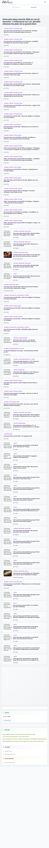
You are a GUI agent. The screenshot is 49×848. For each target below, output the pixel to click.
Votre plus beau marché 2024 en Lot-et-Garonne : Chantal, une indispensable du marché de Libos (21, 95)
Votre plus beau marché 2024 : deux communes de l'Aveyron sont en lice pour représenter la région (21, 287)
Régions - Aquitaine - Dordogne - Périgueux (14, 145)
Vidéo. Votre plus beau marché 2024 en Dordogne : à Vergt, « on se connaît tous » (22, 223)
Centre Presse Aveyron (18, 258)
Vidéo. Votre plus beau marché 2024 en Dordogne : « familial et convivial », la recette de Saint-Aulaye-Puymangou (22, 159)
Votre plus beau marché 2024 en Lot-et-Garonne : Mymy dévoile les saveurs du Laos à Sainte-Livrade (22, 84)
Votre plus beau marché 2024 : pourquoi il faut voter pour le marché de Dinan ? (26, 552)
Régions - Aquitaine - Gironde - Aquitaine (13, 124)
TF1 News (16, 280)
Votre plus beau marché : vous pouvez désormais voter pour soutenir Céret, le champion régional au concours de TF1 (24, 341)
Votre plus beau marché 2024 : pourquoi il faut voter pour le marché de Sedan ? (26, 520)
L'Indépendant (7, 354)
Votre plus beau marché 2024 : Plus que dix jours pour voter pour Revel (25, 531)
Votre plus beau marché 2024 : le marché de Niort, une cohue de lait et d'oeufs (25, 637)
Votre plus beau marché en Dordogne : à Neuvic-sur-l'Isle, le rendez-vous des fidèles (21, 394)
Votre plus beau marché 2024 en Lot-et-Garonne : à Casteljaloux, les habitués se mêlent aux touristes (18, 63)
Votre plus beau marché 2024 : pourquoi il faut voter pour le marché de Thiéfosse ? (26, 488)
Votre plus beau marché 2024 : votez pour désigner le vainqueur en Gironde (22, 308)
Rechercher (34, 7)
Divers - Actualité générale (20, 423)
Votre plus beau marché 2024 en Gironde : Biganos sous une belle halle (21, 180)
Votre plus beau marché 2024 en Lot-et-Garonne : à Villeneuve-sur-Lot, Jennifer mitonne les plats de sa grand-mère (22, 52)
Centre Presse (7, 408)
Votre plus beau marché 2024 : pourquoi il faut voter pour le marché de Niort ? (26, 595)
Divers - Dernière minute (19, 369)
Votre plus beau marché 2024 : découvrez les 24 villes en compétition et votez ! (26, 276)
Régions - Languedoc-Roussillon (21, 337)
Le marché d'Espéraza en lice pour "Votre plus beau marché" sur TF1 (21, 351)
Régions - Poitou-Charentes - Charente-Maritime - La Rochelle (17, 295)
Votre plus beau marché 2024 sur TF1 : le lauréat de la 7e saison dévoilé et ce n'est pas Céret (26, 427)
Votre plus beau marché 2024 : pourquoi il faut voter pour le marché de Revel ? (26, 541)
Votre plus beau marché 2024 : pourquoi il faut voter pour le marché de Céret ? (26, 477)
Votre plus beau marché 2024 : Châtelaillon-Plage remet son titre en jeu (21, 330)
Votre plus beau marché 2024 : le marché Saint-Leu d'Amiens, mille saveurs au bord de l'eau (26, 648)
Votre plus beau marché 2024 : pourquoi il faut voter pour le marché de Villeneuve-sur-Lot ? (26, 509)
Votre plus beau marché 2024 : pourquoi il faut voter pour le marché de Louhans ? (26, 499)
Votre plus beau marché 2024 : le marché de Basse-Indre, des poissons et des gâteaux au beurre (25, 660)
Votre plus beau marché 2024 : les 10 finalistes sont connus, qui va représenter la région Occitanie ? (26, 574)
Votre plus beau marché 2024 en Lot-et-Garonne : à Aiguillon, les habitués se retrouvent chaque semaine (21, 42)
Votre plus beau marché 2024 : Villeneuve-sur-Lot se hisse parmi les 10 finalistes (22, 584)
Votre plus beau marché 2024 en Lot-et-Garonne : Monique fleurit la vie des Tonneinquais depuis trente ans (20, 31)
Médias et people (9, 433)
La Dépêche (16, 237)
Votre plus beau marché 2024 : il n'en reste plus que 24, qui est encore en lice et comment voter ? (26, 256)
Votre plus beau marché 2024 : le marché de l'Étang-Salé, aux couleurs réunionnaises (25, 627)
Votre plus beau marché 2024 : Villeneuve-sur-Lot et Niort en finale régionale (21, 127)
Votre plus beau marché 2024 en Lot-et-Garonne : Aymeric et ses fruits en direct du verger (21, 74)
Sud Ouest (7, 34)
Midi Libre (16, 344)
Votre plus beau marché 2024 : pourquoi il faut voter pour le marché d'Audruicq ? (26, 563)
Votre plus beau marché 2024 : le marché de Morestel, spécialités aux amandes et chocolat (26, 616)
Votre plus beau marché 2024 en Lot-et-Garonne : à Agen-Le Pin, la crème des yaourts (22, 106)
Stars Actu (7, 438)
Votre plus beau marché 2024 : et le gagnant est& (18, 436)
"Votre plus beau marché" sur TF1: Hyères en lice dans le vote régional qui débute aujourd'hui (26, 363)
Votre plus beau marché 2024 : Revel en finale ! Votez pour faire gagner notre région (26, 234)
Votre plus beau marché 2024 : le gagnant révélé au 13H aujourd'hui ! (25, 456)
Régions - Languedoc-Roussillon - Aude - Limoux (15, 348)
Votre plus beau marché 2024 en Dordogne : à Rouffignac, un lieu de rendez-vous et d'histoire (21, 212)
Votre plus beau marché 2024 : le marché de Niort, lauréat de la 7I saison (25, 445)
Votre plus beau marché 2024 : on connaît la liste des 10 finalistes (25, 605)
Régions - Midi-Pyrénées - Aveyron (21, 252)
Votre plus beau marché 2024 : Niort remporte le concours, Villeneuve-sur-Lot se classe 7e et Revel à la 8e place (26, 416)
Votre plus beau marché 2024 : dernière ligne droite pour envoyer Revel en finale (26, 266)
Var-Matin (16, 365)
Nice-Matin (16, 376)
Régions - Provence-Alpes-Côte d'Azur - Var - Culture (25, 359)
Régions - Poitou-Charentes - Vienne (12, 401)
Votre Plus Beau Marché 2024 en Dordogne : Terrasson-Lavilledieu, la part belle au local (19, 191)
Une (16, 273)
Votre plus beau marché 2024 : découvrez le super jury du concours (25, 467)
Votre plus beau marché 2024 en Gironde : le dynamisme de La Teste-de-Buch (21, 170)
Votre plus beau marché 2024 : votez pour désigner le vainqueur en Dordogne (22, 319)
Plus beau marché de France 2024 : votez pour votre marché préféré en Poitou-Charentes (21, 404)
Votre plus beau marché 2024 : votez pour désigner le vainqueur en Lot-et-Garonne (22, 116)
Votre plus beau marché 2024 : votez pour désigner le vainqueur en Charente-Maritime (22, 298)
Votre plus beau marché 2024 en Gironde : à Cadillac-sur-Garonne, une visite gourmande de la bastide (20, 138)
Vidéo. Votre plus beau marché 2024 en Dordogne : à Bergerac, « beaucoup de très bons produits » (21, 202)
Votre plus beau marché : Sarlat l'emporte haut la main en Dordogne (20, 383)
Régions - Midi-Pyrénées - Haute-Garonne (23, 231)
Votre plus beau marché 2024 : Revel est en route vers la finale (25, 244)
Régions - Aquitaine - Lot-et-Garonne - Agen (14, 28)
